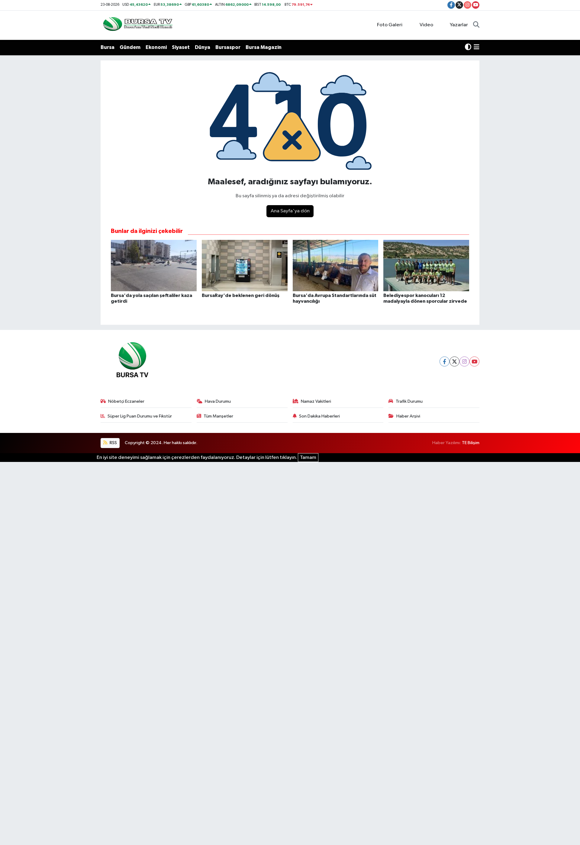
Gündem (130, 47)
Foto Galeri (389, 24)
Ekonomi (156, 47)
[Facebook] (445, 361)
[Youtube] (474, 361)
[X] (454, 361)
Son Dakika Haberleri (319, 416)
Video (426, 24)
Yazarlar (459, 24)
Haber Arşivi (408, 416)
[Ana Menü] (476, 47)
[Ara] (476, 25)
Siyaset (181, 47)
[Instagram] (464, 361)
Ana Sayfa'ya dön (290, 211)
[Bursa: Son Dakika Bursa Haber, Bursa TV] (137, 25)
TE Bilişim (470, 442)
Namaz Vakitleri (316, 401)
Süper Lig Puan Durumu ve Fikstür (140, 416)
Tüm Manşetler (218, 416)
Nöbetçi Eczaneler (126, 401)
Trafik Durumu (409, 401)
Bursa (107, 47)
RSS (113, 442)
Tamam (308, 457)
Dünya (202, 47)
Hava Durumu (218, 401)
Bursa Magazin (264, 47)
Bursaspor (227, 47)
